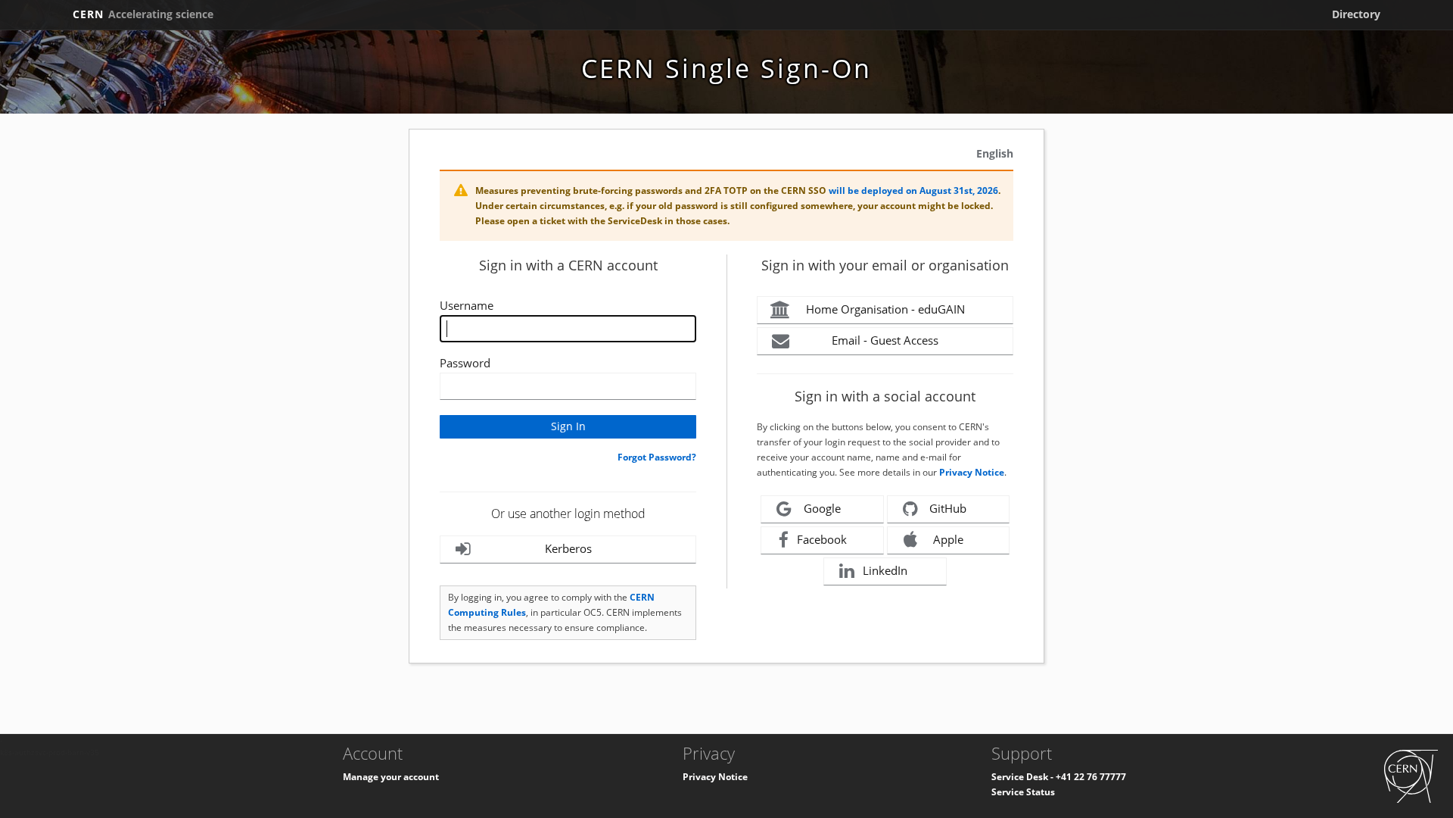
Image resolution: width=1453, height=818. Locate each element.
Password (465, 362)
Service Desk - (1023, 776)
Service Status (1023, 791)
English (994, 153)
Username (466, 305)
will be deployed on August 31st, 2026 (913, 190)
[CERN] (1411, 775)
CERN (143, 14)
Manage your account (391, 776)
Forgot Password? (657, 457)
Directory (1356, 14)
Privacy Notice (971, 472)
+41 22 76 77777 (1091, 776)
